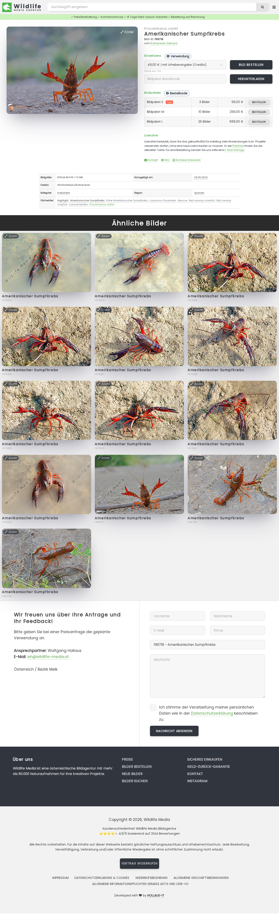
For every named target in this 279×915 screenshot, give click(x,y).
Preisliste (238, 146)
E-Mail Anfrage (234, 150)
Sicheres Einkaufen (188, 160)
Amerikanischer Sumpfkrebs (184, 33)
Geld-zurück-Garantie (208, 766)
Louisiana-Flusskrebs (163, 200)
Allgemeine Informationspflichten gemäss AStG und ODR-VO (140, 884)
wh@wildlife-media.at (48, 656)
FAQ (166, 160)
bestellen (259, 102)
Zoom (128, 32)
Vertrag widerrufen (139, 863)
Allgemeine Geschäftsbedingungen (201, 878)
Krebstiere (63, 193)
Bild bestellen (251, 65)
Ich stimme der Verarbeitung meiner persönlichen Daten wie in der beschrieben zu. (208, 713)
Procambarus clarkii (161, 28)
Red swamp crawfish (202, 200)
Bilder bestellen (136, 766)
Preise (127, 759)
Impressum (60, 878)
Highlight (62, 200)
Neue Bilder (132, 773)
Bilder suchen (135, 781)
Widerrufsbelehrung (151, 878)
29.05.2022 (201, 177)
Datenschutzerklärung (212, 713)
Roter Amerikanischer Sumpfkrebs (127, 200)
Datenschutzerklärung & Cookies (102, 878)
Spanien (199, 193)
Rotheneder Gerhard (163, 43)
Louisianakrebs (78, 204)
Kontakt (152, 160)
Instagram (197, 781)
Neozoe (182, 200)
